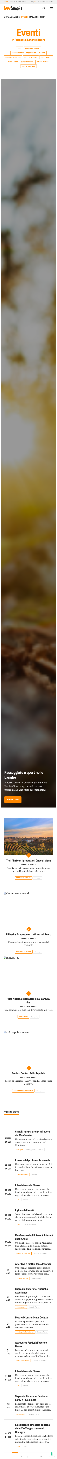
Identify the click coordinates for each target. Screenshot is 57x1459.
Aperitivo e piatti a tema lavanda (33, 1264)
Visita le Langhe (12, 17)
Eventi (24, 17)
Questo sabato (43, 62)
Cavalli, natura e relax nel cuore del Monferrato (32, 1133)
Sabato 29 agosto (28, 864)
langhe (13, 8)
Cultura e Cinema (32, 48)
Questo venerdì (27, 62)
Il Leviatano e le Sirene (27, 1185)
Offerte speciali (30, 57)
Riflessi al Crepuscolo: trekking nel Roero (28, 934)
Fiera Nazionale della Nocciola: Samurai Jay (28, 1000)
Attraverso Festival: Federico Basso (31, 1344)
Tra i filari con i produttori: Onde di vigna (28, 860)
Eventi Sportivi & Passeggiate (24, 53)
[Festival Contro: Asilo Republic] (28, 1049)
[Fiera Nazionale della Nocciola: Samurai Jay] (28, 975)
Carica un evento (45, 2)
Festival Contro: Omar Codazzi (32, 1317)
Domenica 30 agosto (28, 1006)
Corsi (20, 48)
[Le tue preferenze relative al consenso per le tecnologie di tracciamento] (52, 1454)
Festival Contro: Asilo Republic (28, 1073)
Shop (42, 17)
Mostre (42, 53)
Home (6, 2)
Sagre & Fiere (46, 57)
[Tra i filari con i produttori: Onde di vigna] (28, 836)
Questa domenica (28, 66)
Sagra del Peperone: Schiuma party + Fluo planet (31, 1397)
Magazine (34, 17)
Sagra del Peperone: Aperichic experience (32, 1290)
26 (41, 1456)
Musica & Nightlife (13, 57)
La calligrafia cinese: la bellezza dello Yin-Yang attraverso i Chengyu (32, 1428)
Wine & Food (13, 62)
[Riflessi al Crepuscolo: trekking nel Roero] (28, 910)
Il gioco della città (24, 1210)
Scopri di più (13, 799)
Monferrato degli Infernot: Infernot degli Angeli (34, 1237)
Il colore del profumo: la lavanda (32, 1160)
